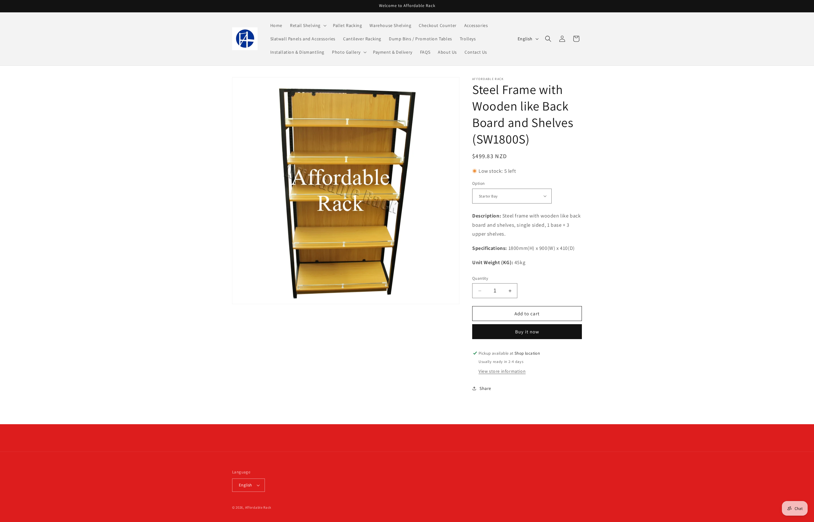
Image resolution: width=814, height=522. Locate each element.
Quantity (480, 278)
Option (478, 183)
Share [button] (485, 388)
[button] (307, 25)
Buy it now (527, 332)
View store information (502, 371)
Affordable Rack (258, 507)
